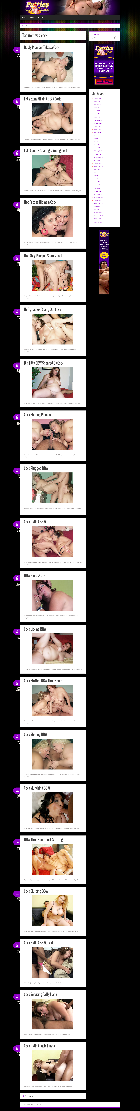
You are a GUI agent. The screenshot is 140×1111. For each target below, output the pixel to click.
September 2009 (98, 203)
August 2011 (97, 132)
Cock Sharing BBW (35, 734)
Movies (32, 17)
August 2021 (97, 104)
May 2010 (96, 179)
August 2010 (97, 169)
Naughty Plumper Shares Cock (43, 256)
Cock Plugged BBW (36, 468)
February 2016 (98, 120)
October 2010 (97, 163)
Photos (40, 17)
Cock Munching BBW (37, 788)
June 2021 (97, 111)
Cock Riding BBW (35, 522)
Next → (31, 1096)
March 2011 (97, 148)
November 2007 (98, 216)
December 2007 (98, 213)
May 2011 (96, 141)
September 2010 (98, 166)
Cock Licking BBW (35, 629)
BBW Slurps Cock (34, 575)
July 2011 (96, 135)
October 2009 (97, 200)
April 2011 (97, 145)
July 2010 (96, 172)
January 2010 (98, 191)
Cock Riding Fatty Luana (39, 1046)
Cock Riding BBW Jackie (39, 943)
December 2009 (98, 194)
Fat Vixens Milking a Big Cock (42, 99)
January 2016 (98, 123)
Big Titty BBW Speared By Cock (43, 363)
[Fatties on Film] (70, 7)
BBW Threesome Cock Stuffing (43, 840)
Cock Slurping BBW (36, 891)
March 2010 (97, 185)
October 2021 (97, 98)
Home (24, 17)
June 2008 (97, 206)
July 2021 (96, 108)
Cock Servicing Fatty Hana (40, 994)
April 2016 (97, 114)
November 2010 (98, 160)
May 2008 (96, 209)
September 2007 (98, 222)
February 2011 (98, 151)
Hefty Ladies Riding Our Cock (42, 309)
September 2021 (98, 101)
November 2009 (98, 197)
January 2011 (97, 154)
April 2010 (97, 182)
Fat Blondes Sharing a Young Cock (45, 150)
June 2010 (97, 175)
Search (96, 34)
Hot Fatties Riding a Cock (40, 202)
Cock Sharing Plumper (38, 415)
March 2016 (97, 117)
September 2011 (98, 129)
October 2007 (97, 219)
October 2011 (97, 126)
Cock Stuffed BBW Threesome (43, 681)
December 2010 (98, 157)
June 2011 (97, 138)
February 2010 (98, 188)
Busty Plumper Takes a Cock (41, 47)
